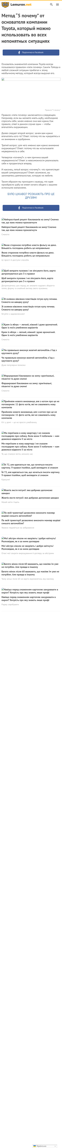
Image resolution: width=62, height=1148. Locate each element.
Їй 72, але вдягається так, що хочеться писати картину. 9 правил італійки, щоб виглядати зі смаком (31, 474)
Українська (41, 1146)
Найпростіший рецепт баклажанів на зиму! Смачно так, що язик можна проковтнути (29, 228)
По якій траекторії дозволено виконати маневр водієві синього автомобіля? (31, 522)
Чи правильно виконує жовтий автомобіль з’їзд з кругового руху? (28, 359)
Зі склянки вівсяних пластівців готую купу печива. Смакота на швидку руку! (28, 308)
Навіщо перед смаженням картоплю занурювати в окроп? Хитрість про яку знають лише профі (29, 599)
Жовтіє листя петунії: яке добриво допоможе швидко (30, 497)
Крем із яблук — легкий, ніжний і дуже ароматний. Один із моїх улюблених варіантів (28, 334)
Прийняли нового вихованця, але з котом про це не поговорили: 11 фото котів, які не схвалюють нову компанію (29, 414)
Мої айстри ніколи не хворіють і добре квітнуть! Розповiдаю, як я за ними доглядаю (27, 547)
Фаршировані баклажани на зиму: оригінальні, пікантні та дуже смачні (27, 385)
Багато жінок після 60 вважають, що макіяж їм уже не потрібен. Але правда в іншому (30, 573)
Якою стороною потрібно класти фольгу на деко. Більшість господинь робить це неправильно (28, 254)
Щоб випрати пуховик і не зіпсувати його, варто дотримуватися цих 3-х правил (27, 280)
